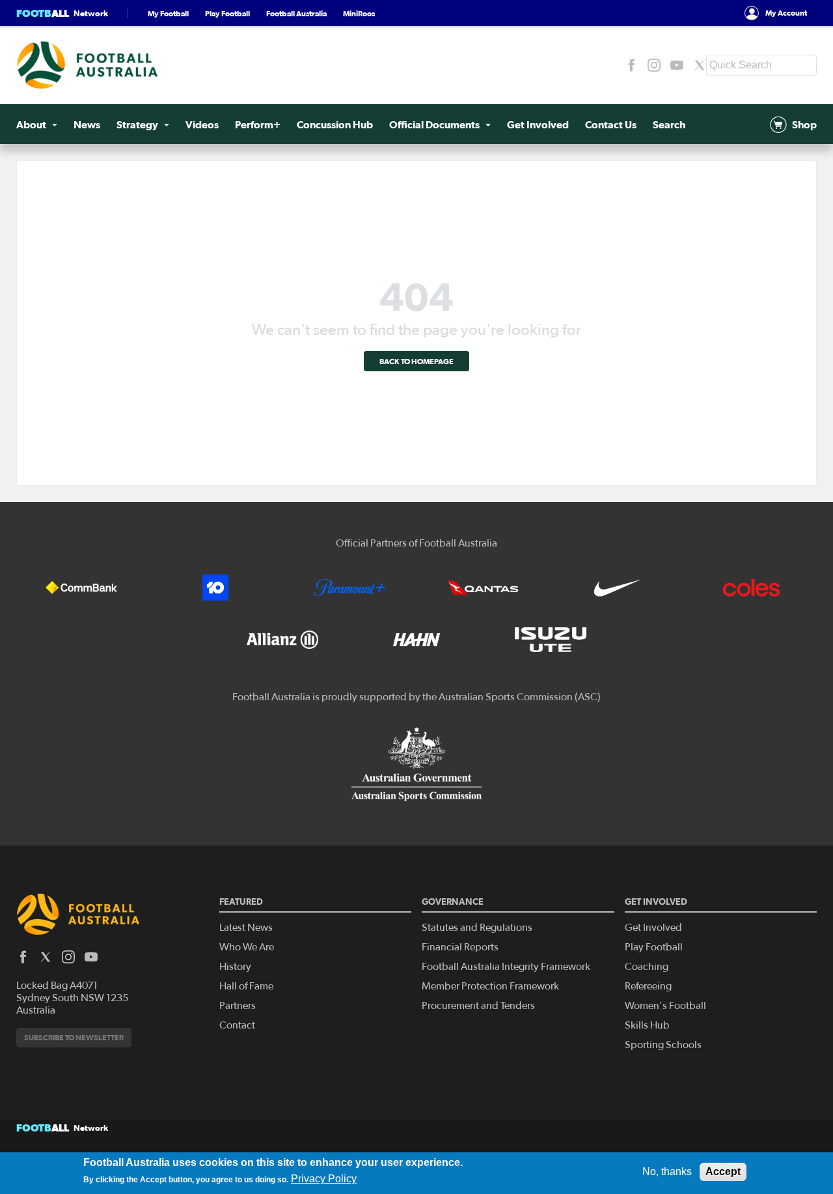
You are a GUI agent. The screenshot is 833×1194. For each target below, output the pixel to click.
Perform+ (257, 124)
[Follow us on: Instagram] (654, 65)
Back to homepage (416, 361)
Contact (237, 1025)
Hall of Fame (246, 986)
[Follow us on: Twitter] (699, 65)
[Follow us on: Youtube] (676, 65)
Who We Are (246, 947)
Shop (804, 124)
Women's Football (665, 1006)
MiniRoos (359, 13)
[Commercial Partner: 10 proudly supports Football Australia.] (215, 588)
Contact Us (610, 124)
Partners (237, 1006)
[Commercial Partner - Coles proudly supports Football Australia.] (751, 588)
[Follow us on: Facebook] (631, 65)
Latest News (246, 927)
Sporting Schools (663, 1045)
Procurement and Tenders (478, 1006)
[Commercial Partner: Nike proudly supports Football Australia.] (617, 588)
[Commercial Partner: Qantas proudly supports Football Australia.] (483, 588)
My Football (168, 13)
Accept (723, 1171)
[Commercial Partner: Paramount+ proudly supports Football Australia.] (349, 588)
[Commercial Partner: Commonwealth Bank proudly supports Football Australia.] (81, 588)
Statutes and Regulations (477, 927)
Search (669, 124)
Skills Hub (647, 1025)
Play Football (227, 13)
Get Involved (538, 124)
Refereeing (648, 986)
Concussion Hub (335, 124)
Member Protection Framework (490, 986)
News (87, 124)
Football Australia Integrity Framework (506, 966)
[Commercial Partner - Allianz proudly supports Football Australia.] (282, 640)
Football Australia (296, 13)
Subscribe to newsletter (74, 1037)
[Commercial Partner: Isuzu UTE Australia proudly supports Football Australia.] (550, 640)
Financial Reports (460, 947)
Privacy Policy (324, 1178)
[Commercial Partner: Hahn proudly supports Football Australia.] (416, 640)
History (235, 966)
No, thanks (667, 1171)
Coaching (646, 966)
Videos (202, 124)
